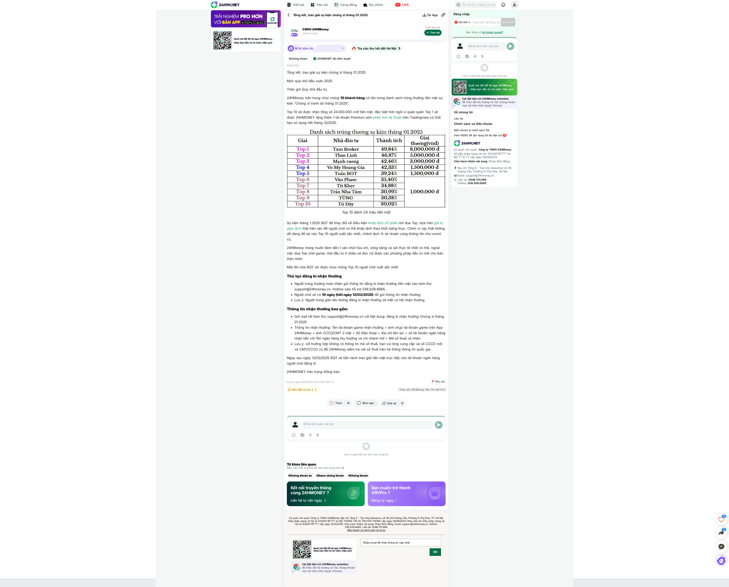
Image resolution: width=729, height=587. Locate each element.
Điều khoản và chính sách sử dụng (366, 530)
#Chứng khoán (298, 58)
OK (435, 552)
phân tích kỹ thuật (387, 117)
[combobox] (463, 22)
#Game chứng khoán (330, 475)
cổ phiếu (391, 223)
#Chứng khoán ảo (300, 475)
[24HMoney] (225, 5)
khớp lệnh (375, 223)
